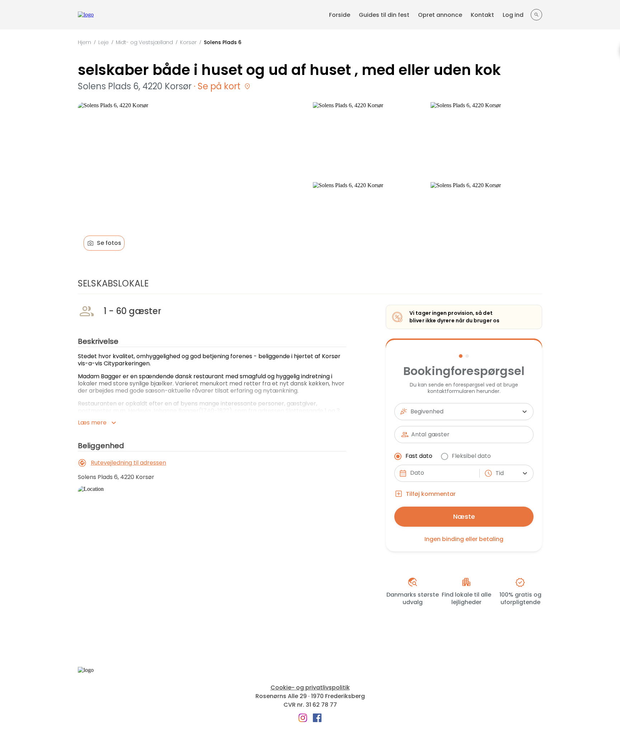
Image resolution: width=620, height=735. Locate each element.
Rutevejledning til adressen (128, 463)
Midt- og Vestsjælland (144, 42)
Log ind (513, 15)
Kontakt (482, 15)
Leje (103, 42)
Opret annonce (440, 15)
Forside (339, 15)
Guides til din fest (384, 15)
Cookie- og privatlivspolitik (310, 688)
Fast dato (418, 456)
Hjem (84, 42)
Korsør (188, 42)
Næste (464, 516)
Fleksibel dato (471, 456)
